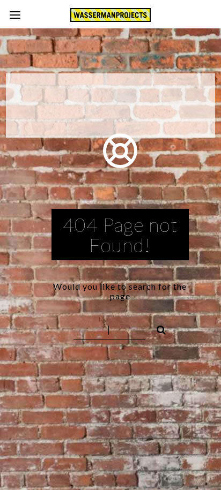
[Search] (156, 328)
